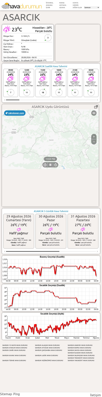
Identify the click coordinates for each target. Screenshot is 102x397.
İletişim (95, 395)
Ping (16, 394)
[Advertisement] (77, 43)
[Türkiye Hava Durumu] (22, 7)
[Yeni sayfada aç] (96, 107)
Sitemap (6, 394)
